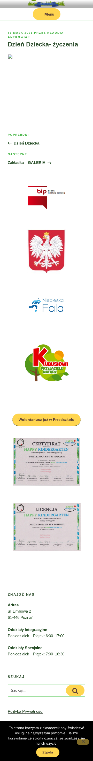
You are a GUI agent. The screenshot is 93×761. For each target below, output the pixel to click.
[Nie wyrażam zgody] (83, 742)
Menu (49, 14)
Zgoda (47, 752)
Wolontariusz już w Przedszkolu (46, 419)
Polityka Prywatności (25, 711)
